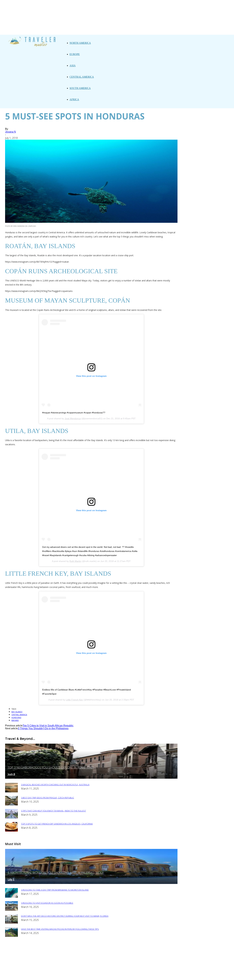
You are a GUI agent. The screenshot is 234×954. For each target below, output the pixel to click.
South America (80, 88)
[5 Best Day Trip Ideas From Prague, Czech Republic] (11, 804)
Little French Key (74, 699)
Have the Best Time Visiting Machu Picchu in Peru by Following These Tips (60, 929)
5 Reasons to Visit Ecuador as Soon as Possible (47, 902)
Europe (75, 54)
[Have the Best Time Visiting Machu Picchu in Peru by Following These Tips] (11, 936)
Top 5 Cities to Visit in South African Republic (48, 725)
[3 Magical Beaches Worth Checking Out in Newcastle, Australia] (11, 791)
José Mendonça (73, 418)
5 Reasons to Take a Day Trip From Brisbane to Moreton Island (55, 889)
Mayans (15, 720)
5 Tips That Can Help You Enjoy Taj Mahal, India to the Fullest (53, 810)
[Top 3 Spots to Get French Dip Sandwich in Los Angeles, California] (11, 830)
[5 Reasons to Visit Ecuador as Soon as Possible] (11, 909)
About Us (87, 949)
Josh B (11, 774)
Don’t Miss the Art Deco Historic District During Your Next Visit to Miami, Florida (64, 916)
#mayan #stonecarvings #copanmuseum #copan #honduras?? (73, 412)
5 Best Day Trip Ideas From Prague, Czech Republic (47, 797)
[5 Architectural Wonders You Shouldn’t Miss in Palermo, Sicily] (91, 883)
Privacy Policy (106, 949)
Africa (74, 99)
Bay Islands (16, 712)
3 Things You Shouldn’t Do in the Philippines (43, 728)
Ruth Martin (75, 561)
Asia (73, 65)
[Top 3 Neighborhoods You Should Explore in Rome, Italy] (91, 777)
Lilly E (11, 879)
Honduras (16, 717)
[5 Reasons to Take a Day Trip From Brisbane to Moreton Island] (11, 896)
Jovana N (10, 131)
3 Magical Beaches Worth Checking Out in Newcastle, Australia (55, 784)
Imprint (124, 949)
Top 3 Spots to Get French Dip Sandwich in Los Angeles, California (57, 823)
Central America (82, 76)
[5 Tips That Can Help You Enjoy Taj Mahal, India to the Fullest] (11, 817)
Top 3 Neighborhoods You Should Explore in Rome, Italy (51, 767)
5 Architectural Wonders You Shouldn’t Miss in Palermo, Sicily (55, 873)
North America (80, 43)
